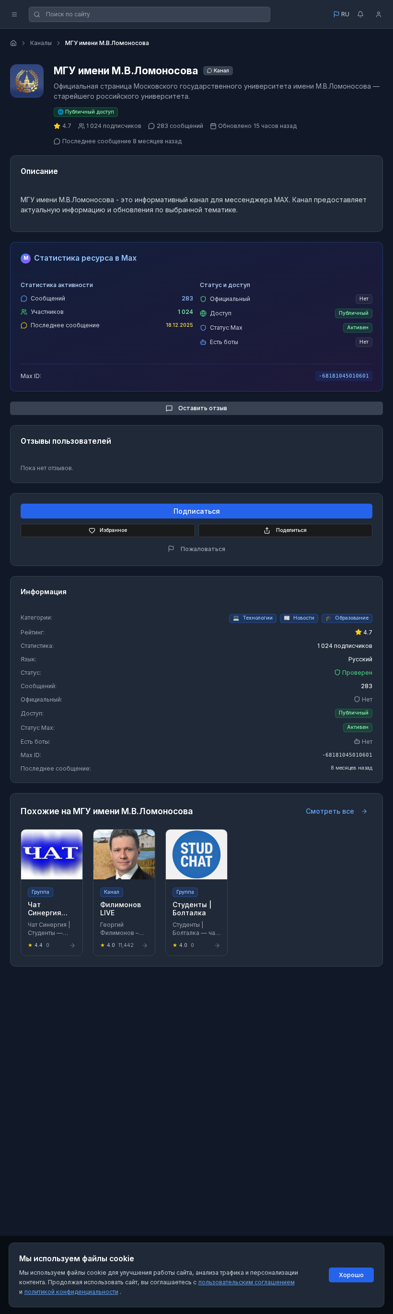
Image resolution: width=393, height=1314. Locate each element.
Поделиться (291, 530)
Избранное (113, 530)
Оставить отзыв (202, 408)
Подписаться (196, 511)
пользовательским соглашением (246, 1282)
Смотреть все (330, 811)
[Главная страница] (13, 43)
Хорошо (351, 1275)
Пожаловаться (203, 549)
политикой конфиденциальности (71, 1291)
